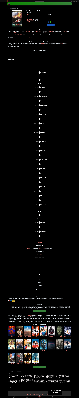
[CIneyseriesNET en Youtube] (71, 1)
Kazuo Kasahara (26, 37)
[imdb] (14, 301)
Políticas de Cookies (46, 394)
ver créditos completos (47, 32)
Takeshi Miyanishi (29, 248)
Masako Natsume (30, 20)
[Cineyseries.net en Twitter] (74, 1)
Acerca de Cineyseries (29, 394)
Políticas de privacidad (36, 394)
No (53, 392)
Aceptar (56, 392)
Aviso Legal (41, 394)
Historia (21, 34)
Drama (15, 34)
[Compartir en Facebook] (49, 22)
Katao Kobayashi (36, 271)
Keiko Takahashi (30, 21)
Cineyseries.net (29, 315)
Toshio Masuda (29, 14)
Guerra (18, 34)
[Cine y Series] (11, 1)
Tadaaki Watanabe (42, 248)
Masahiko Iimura (39, 242)
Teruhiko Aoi (29, 18)
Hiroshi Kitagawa (39, 254)
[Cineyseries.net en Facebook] (73, 1)
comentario (61, 43)
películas (42, 43)
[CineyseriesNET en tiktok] (76, 1)
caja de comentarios (12, 322)
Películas (39, 367)
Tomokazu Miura (29, 19)
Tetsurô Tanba (38, 31)
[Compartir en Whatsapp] (50, 22)
